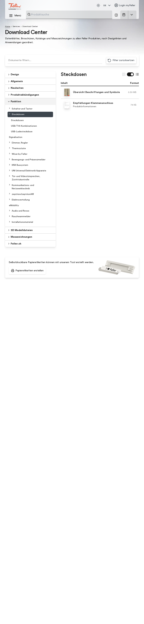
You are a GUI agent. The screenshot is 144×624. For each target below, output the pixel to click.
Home (7, 26)
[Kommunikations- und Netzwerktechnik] (9, 185)
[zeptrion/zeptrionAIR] (9, 194)
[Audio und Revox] (9, 210)
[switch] (130, 74)
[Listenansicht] (137, 74)
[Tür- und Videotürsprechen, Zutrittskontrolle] (9, 176)
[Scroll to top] (134, 615)
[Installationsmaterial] (9, 221)
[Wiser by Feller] (9, 153)
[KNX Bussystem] (9, 164)
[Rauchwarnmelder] (9, 216)
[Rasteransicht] (124, 74)
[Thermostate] (9, 148)
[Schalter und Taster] (9, 108)
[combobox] (70, 14)
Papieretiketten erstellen (29, 270)
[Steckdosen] (9, 114)
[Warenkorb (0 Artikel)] (124, 14)
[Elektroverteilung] (9, 199)
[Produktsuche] (29, 14)
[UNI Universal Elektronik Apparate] (9, 170)
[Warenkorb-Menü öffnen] (131, 14)
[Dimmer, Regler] (9, 142)
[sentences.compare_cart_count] (116, 15)
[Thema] (98, 5)
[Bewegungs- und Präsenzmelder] (9, 159)
